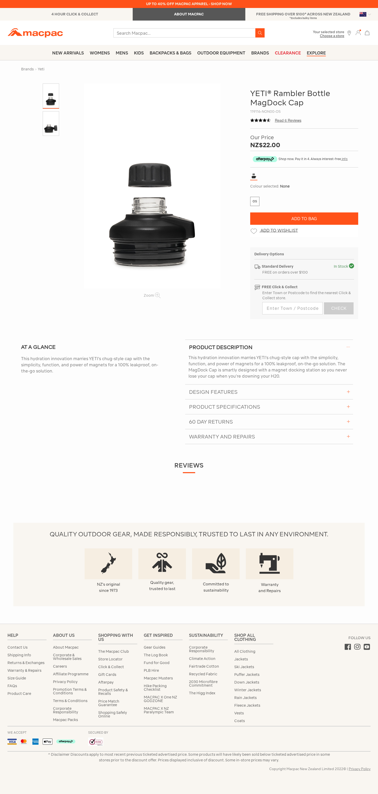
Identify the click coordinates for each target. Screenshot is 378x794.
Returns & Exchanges (25, 663)
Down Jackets (246, 682)
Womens (100, 53)
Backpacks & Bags (170, 53)
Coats (239, 721)
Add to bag (304, 218)
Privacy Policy (65, 682)
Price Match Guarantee (108, 703)
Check (338, 308)
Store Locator (110, 659)
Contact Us (17, 647)
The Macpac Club (113, 651)
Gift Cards (107, 674)
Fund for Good (156, 663)
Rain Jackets (245, 698)
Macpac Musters (158, 678)
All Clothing (244, 651)
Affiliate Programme (70, 674)
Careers (60, 666)
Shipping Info (19, 655)
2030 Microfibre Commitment (203, 683)
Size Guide (16, 678)
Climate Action (202, 659)
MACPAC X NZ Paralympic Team (159, 710)
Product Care (19, 694)
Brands (260, 53)
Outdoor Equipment (221, 53)
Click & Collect (111, 667)
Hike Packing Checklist (155, 688)
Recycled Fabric (203, 674)
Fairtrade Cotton (204, 666)
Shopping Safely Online (112, 714)
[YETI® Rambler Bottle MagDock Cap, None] (152, 185)
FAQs (12, 686)
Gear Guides (154, 647)
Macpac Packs (65, 720)
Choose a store (332, 36)
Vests (239, 713)
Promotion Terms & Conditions (70, 691)
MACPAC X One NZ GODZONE (160, 699)
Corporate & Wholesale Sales (67, 657)
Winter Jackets (247, 690)
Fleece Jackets (247, 705)
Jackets (241, 659)
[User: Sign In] (358, 32)
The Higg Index (202, 693)
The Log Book (156, 655)
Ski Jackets (244, 667)
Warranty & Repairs (24, 670)
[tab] (269, 347)
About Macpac (66, 647)
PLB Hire (151, 670)
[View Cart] (367, 32)
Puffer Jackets (246, 674)
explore (316, 53)
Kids (139, 53)
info (344, 159)
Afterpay (106, 682)
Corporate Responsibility (65, 710)
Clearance (288, 53)
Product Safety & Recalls (113, 692)
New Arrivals (68, 53)
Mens (122, 53)
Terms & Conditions (70, 701)
